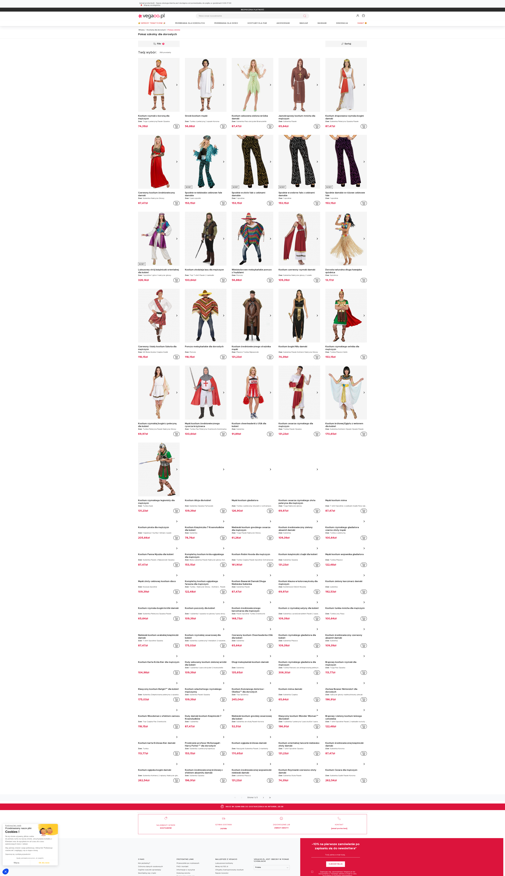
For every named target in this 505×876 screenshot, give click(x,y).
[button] (5, 871)
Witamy (141, 30)
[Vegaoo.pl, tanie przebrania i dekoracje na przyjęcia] (151, 16)
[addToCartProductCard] (176, 126)
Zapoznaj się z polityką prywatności (18, 854)
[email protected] (146, 3)
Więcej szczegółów (152, 5)
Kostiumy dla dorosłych (156, 30)
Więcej (16, 863)
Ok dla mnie (44, 863)
